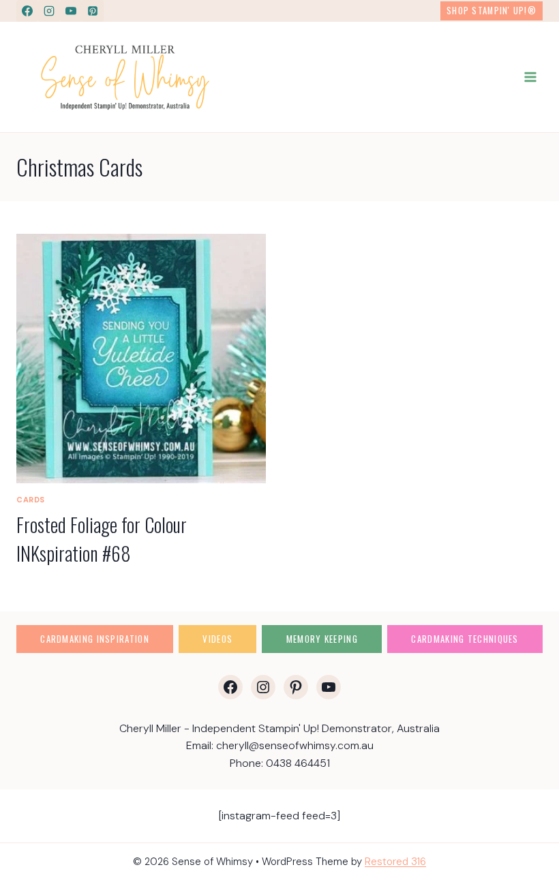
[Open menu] (530, 77)
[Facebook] (27, 11)
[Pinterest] (93, 11)
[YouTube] (71, 11)
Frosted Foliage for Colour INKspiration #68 (101, 539)
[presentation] (141, 358)
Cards (30, 499)
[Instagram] (49, 11)
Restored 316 (395, 861)
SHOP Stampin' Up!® (492, 10)
